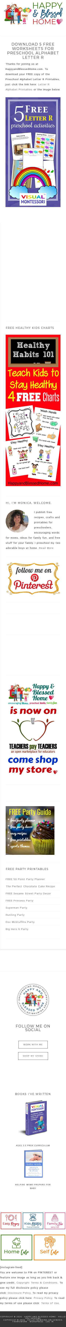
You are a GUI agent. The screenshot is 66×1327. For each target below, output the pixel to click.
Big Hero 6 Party (17, 929)
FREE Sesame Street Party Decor (28, 893)
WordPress (36, 1322)
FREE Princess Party (19, 901)
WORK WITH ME (33, 1044)
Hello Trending (37, 1320)
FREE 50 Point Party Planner (25, 879)
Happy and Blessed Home (33, 13)
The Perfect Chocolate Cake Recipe (30, 886)
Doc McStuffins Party (20, 922)
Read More (46, 548)
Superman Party (16, 908)
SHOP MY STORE (33, 1056)
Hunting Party (15, 915)
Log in (50, 1322)
